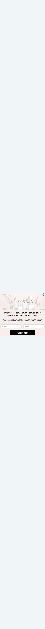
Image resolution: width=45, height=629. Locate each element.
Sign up (22, 332)
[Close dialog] (43, 295)
